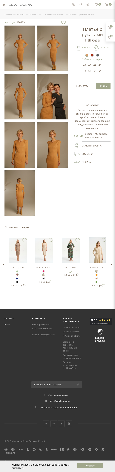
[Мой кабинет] (88, 4)
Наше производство (41, 324)
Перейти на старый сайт (43, 334)
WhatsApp (69, 423)
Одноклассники (61, 423)
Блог (7, 324)
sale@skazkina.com (60, 400)
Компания (38, 318)
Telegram (53, 423)
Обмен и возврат (71, 331)
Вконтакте (46, 423)
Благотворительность (42, 328)
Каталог (9, 318)
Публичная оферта (71, 335)
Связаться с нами (58, 395)
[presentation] (4, 264)
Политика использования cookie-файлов (70, 365)
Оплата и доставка (71, 327)
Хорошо (90, 465)
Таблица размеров (92, 59)
